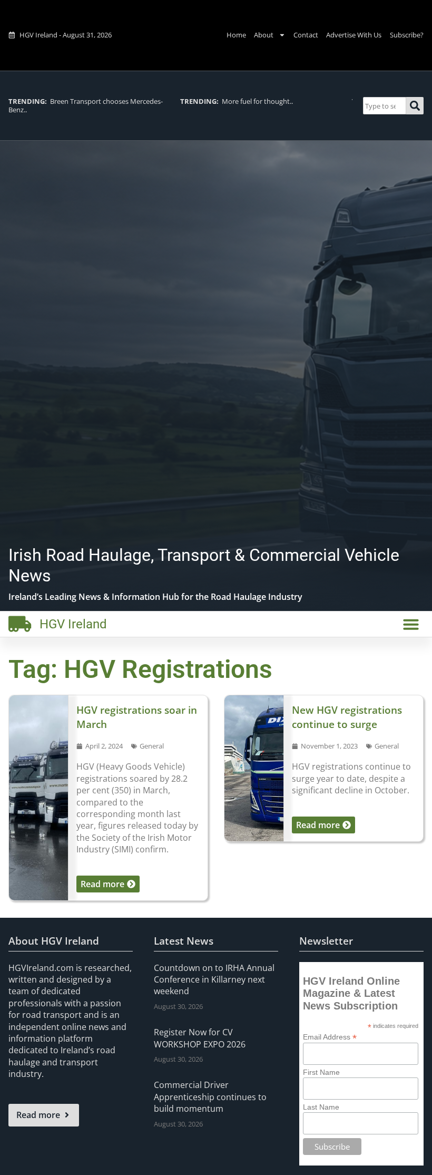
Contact (305, 35)
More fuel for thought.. (236, 101)
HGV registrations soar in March (136, 717)
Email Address (330, 1036)
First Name (321, 1072)
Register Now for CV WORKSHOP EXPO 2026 (200, 1038)
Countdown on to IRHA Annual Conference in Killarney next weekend (214, 979)
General (152, 746)
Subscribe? (407, 35)
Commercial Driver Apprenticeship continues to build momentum (210, 1096)
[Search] (415, 105)
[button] (411, 624)
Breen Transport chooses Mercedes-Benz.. (85, 105)
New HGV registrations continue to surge (347, 717)
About (263, 35)
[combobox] (384, 105)
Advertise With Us (353, 35)
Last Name (321, 1107)
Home (236, 35)
